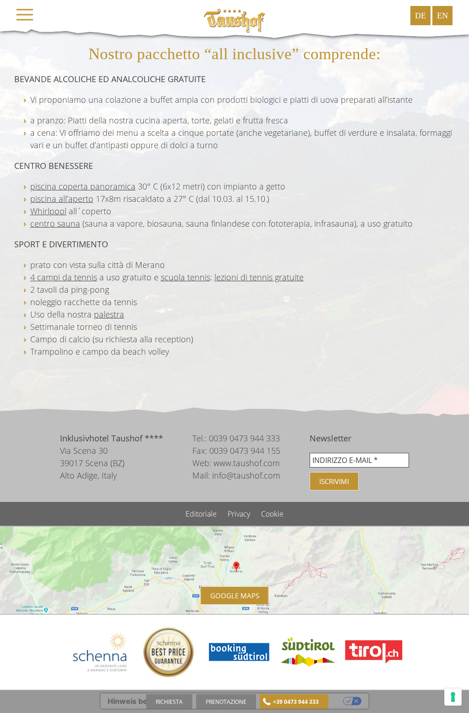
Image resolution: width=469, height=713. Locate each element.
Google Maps (234, 595)
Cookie (272, 514)
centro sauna (55, 223)
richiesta (169, 701)
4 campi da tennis (63, 277)
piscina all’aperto (61, 198)
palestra (109, 314)
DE (420, 15)
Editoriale (201, 514)
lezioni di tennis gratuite (259, 277)
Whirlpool (48, 211)
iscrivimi (334, 481)
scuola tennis (185, 277)
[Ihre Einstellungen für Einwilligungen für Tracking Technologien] (453, 697)
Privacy (240, 514)
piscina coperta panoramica (83, 186)
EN (442, 15)
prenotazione (226, 701)
